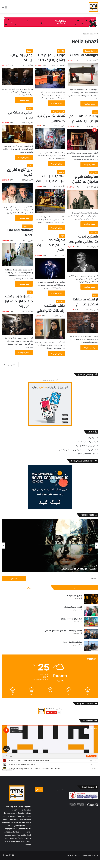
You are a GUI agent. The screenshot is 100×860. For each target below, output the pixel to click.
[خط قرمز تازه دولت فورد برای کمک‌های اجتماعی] (91, 634)
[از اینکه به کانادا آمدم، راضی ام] (82, 322)
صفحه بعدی (12, 365)
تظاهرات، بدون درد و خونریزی (51, 118)
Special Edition (91, 51)
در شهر (61, 172)
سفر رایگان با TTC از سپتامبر (85, 446)
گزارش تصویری (58, 111)
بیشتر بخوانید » (89, 104)
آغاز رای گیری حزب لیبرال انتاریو (81, 569)
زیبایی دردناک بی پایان (20, 115)
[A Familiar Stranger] (82, 74)
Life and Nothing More (20, 233)
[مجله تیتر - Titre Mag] (93, 7)
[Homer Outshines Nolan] (91, 646)
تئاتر (95, 112)
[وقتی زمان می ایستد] (17, 76)
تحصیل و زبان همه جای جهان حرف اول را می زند (18, 301)
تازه (75, 587)
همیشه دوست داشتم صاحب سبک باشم (51, 245)
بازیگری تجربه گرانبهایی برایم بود (83, 239)
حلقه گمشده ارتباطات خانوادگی (51, 308)
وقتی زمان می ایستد (21, 57)
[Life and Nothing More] (17, 254)
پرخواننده (27, 587)
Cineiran (60, 301)
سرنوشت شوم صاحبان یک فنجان (85, 179)
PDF (62, 236)
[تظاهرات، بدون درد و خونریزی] (50, 138)
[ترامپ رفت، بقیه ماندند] (91, 611)
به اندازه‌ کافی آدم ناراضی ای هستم (83, 118)
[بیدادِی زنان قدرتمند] (91, 599)
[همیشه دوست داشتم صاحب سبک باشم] (50, 268)
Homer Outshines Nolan (86, 454)
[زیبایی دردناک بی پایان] (17, 134)
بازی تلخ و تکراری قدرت (20, 172)
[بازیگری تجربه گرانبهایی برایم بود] (82, 260)
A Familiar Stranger (84, 55)
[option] (50, 545)
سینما (29, 51)
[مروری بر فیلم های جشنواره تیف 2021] (50, 78)
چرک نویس (27, 226)
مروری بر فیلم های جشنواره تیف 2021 (50, 57)
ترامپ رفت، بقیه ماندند (87, 441)
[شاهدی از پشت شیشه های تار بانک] (50, 201)
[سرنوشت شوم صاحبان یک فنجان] (82, 199)
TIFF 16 (61, 51)
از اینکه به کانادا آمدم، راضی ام (85, 302)
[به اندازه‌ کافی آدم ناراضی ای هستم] (82, 139)
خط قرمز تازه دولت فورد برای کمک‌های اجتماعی (77, 450)
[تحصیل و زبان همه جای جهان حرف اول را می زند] (17, 324)
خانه (94, 34)
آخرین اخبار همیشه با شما (50, 380)
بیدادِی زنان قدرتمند (89, 437)
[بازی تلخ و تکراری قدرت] (17, 193)
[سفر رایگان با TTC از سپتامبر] (91, 622)
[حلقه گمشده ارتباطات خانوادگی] (50, 329)
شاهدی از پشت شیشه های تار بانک (50, 178)
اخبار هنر (93, 173)
